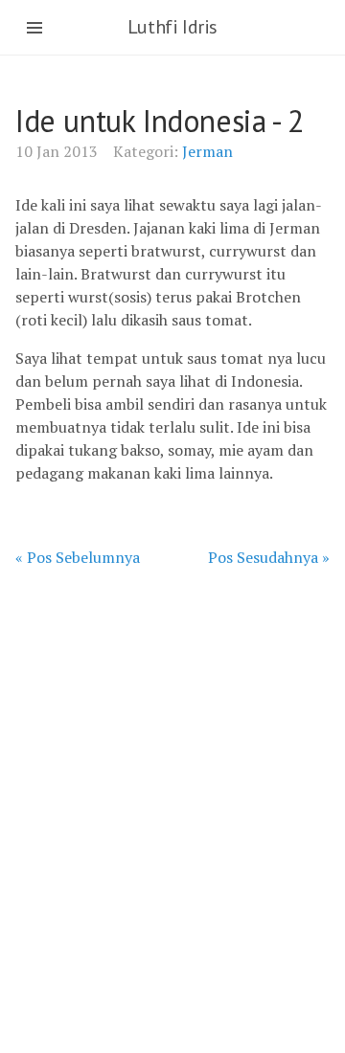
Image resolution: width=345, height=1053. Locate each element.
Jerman (207, 151)
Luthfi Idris (172, 26)
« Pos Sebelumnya (77, 557)
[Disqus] (172, 808)
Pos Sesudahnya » (269, 557)
